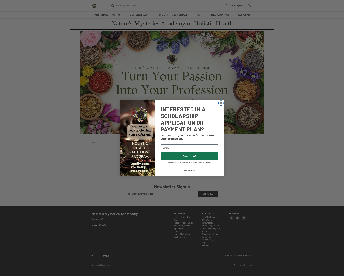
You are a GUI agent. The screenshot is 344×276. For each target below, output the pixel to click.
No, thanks (189, 170)
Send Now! (189, 156)
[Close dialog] (221, 103)
